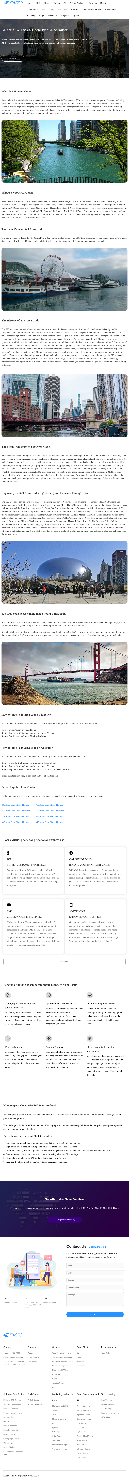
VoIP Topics (56, 1440)
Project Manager (10, 1426)
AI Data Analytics (77, 3)
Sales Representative (11, 1430)
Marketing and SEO (60, 1406)
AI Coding (31, 16)
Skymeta (80, 1362)
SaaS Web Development (62, 1357)
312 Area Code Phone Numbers (50, 810)
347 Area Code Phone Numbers (50, 822)
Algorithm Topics (83, 1415)
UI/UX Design (57, 1374)
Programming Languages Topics (13, 1452)
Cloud (54, 1423)
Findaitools (81, 1366)
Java (54, 1415)
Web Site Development (61, 1353)
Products (62, 9)
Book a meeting (97, 1247)
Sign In (75, 16)
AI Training (105, 1417)
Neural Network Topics (86, 1410)
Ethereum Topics (83, 1449)
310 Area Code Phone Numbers (50, 805)
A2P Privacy (32, 1362)
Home (29, 3)
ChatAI (47, 3)
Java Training (106, 1400)
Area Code (105, 1353)
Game (54, 1379)
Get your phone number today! (65, 1220)
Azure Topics (82, 1440)
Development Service (98, 3)
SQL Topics (81, 1432)
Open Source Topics (60, 1445)
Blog (52, 9)
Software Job (8, 1417)
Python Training (107, 1404)
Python (55, 1427)
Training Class (58, 1383)
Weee (79, 1357)
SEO (38, 3)
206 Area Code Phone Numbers (16, 805)
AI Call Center (33, 1400)
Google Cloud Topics (85, 1436)
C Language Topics (11, 1439)
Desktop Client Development (63, 1362)
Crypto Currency (83, 1406)
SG (78, 1353)
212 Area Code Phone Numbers (16, 816)
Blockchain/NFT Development (64, 1370)
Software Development (12, 1413)
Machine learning (59, 1419)
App (44, 9)
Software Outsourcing (12, 1404)
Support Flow (33, 9)
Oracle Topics (82, 1457)
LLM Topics (81, 1427)
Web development (10, 1409)
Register (65, 16)
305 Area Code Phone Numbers (16, 822)
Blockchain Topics (84, 1419)
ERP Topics (56, 1432)
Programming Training (91, 9)
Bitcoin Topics (82, 1453)
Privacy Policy (33, 1357)
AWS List (80, 1445)
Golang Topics (9, 1434)
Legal (41, 16)
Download (52, 16)
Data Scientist (8, 1421)
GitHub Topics (8, 1443)
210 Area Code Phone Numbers (16, 810)
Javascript (56, 1410)
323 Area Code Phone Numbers (50, 816)
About (30, 1353)
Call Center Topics (59, 1449)
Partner (74, 9)
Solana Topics (8, 1447)
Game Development (60, 1366)
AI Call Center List (35, 1404)
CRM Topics (57, 1436)
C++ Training (106, 1409)
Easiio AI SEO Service (12, 1400)
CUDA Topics (82, 1423)
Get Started (13, 58)
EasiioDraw (110, 9)
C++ (54, 1387)
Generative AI (60, 3)
